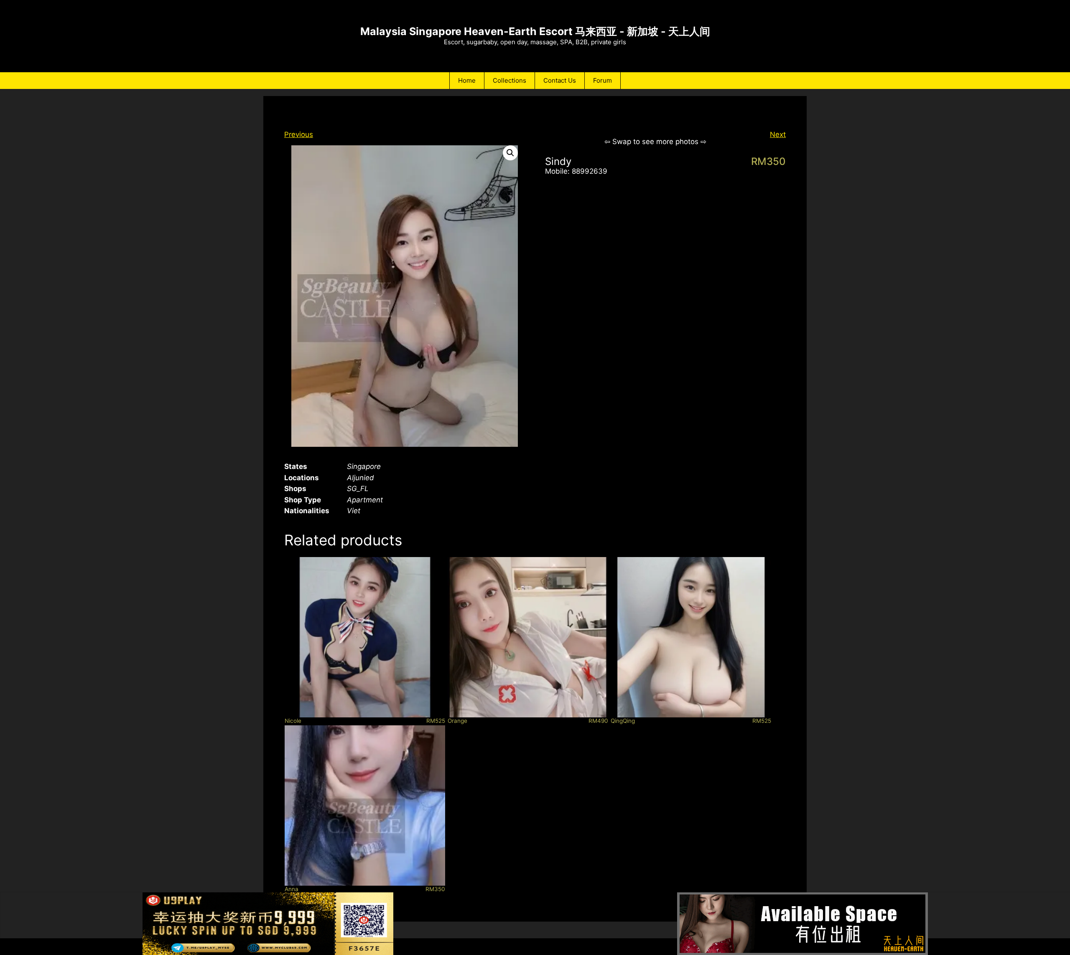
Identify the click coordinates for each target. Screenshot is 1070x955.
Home (467, 80)
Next (778, 134)
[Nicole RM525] (365, 637)
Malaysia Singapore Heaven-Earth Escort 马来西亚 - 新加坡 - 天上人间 (535, 31)
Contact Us (559, 80)
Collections (509, 80)
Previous (298, 134)
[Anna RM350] (365, 805)
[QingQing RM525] (691, 637)
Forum (602, 80)
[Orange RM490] (528, 637)
